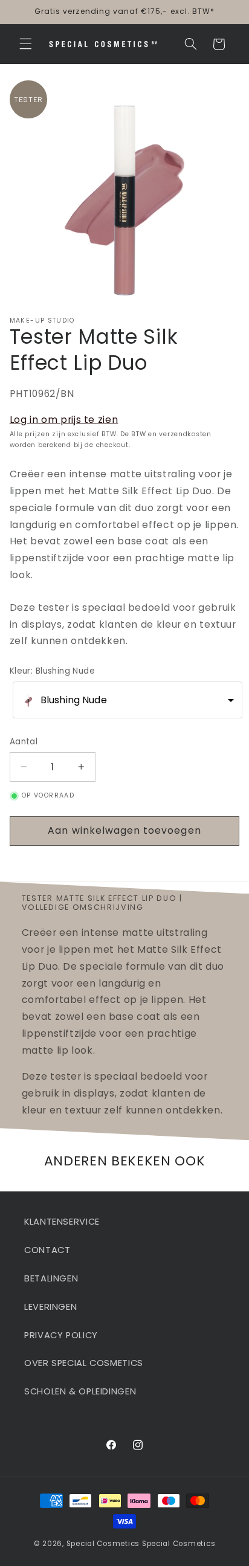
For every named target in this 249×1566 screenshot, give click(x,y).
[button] (25, 44)
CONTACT (47, 1250)
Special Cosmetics (103, 1543)
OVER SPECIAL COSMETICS (83, 1363)
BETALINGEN (51, 1278)
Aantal (24, 741)
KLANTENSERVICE (62, 1222)
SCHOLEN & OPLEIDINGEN (80, 1391)
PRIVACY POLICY (61, 1335)
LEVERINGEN (50, 1307)
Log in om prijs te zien (64, 420)
